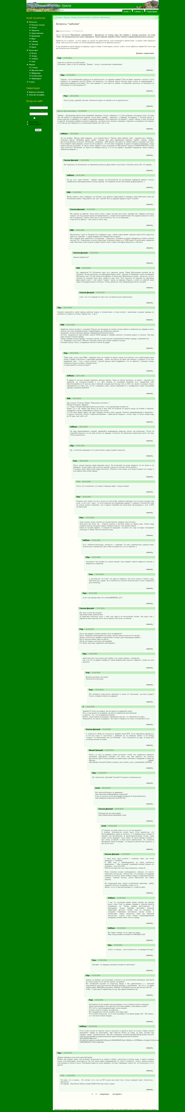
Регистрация (33, 122)
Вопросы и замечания (36, 92)
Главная (59, 17)
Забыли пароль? (35, 124)
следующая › (105, 1094)
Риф (59, 58)
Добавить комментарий (145, 53)
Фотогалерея (33, 50)
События (137, 12)
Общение (32, 65)
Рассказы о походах (38, 25)
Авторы (34, 56)
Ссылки (31, 82)
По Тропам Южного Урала (50, 6)
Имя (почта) (38, 105)
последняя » (117, 1094)
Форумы (67, 17)
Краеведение (35, 36)
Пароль (38, 112)
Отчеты (34, 28)
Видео (33, 39)
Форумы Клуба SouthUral (80, 17)
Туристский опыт (37, 33)
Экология (34, 44)
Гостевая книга (36, 76)
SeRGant (64, 134)
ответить (149, 70)
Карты (33, 47)
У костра (34, 67)
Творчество (35, 30)
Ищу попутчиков (37, 70)
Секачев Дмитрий (71, 160)
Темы (33, 61)
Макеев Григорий (96, 750)
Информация (36, 73)
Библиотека (33, 22)
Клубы (125, 12)
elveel (97, 788)
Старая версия (152, 11)
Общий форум (36, 79)
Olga (57, 31)
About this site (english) (36, 95)
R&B (68, 192)
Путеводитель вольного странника (46, 10)
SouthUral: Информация (101, 17)
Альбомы (34, 59)
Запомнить (40, 118)
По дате (34, 53)
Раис (66, 96)
